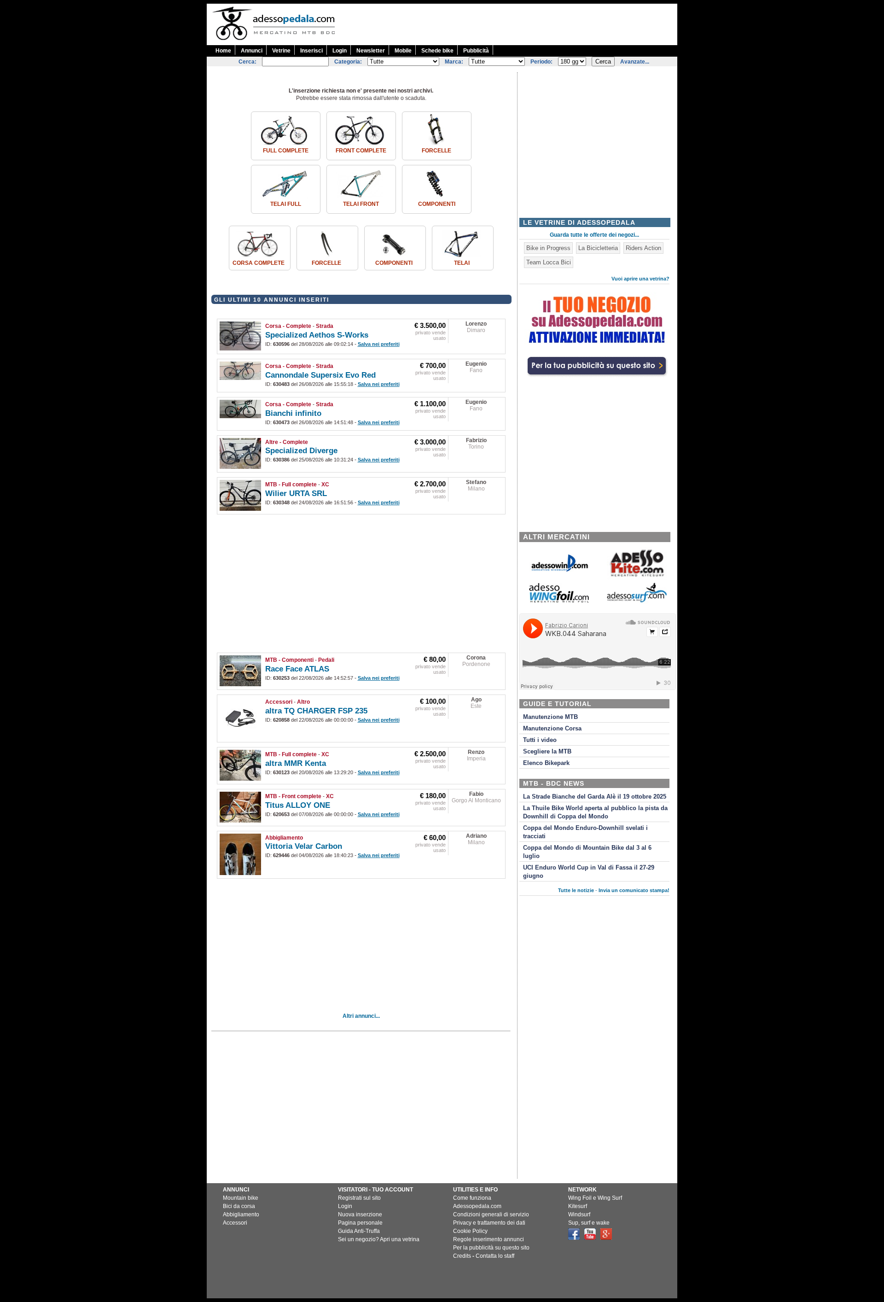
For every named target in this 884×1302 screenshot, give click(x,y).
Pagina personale (360, 1223)
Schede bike (437, 50)
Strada (324, 326)
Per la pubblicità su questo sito (491, 1247)
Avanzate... (634, 61)
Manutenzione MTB (550, 717)
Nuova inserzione (360, 1214)
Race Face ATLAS (297, 669)
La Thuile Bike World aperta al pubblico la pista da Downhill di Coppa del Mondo (595, 812)
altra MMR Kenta (295, 763)
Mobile (403, 50)
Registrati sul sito (359, 1198)
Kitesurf (577, 1206)
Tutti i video (540, 740)
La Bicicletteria (598, 248)
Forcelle (436, 150)
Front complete (361, 150)
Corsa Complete (259, 263)
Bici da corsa (239, 1206)
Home (223, 50)
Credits (462, 1256)
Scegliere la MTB (547, 751)
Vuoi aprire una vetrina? (640, 278)
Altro (303, 702)
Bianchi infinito (293, 413)
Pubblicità (476, 50)
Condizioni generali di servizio (491, 1214)
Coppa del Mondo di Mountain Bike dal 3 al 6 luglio (587, 852)
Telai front (361, 204)
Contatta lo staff (495, 1256)
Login (339, 50)
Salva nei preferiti (379, 344)
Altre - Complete (286, 442)
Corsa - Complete (288, 326)
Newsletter (370, 50)
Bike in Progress (548, 248)
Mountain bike (240, 1198)
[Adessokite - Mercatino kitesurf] (637, 577)
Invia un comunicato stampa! (634, 890)
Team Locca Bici (548, 262)
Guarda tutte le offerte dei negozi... (594, 235)
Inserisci (311, 50)
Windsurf (579, 1214)
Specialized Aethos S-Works (316, 335)
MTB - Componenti (289, 660)
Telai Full (285, 204)
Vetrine (281, 50)
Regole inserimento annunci (488, 1239)
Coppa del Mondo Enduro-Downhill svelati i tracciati (585, 832)
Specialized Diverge (301, 450)
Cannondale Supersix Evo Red (320, 375)
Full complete (285, 150)
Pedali (326, 660)
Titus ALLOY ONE (297, 805)
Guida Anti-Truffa (359, 1231)
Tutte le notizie (576, 890)
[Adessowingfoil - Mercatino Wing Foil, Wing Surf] (559, 600)
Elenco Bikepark (546, 763)
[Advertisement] (509, 24)
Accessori (278, 702)
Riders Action (643, 248)
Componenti (436, 204)
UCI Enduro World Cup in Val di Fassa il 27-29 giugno (588, 871)
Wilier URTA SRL (296, 493)
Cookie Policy (470, 1231)
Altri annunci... (361, 1016)
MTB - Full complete (291, 484)
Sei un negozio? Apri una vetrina (378, 1239)
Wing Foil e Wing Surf (595, 1198)
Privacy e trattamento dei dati (489, 1223)
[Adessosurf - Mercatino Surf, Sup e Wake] (637, 601)
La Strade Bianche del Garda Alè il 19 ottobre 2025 (594, 797)
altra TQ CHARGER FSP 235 (316, 710)
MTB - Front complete (293, 796)
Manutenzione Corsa (552, 728)
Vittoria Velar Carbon (303, 846)
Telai (462, 263)
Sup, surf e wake (589, 1223)
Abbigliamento (284, 838)
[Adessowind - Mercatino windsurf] (559, 570)
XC (325, 484)
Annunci (251, 50)
